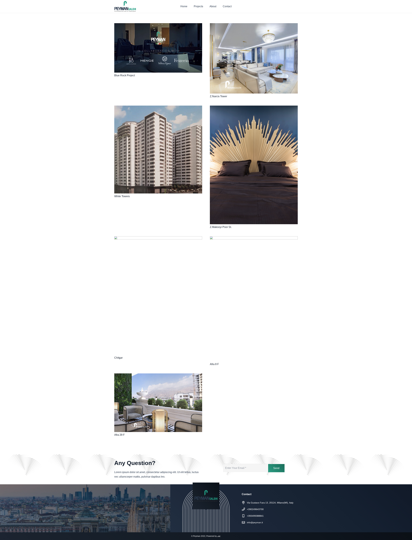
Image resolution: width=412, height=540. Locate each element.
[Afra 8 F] (254, 298)
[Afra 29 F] (158, 402)
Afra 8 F (214, 364)
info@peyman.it (255, 522)
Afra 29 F (119, 434)
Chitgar (118, 357)
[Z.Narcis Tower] (254, 58)
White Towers (122, 196)
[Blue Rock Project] (158, 48)
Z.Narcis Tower (218, 96)
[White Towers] (158, 149)
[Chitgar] (158, 295)
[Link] (125, 6)
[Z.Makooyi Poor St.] (254, 165)
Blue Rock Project (124, 75)
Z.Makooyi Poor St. (221, 227)
